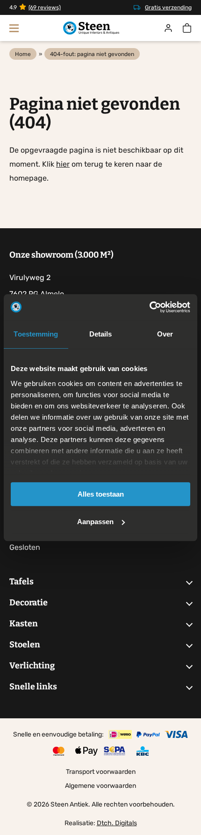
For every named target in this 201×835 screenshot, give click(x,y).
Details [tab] (100, 334)
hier (63, 164)
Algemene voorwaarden (100, 786)
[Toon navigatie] (14, 28)
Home (23, 54)
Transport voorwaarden (101, 772)
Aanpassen (95, 522)
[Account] (168, 28)
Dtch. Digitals (117, 823)
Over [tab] (165, 334)
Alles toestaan (101, 494)
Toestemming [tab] (36, 334)
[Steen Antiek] (91, 28)
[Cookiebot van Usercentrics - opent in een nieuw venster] (149, 307)
